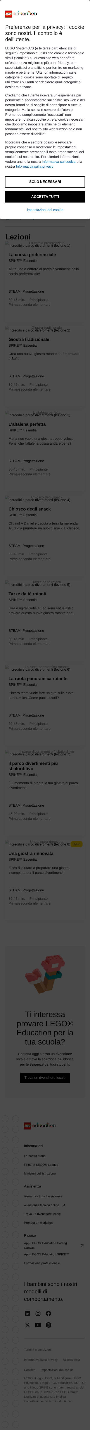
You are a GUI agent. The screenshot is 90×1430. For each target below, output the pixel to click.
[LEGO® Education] (21, 14)
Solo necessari (45, 182)
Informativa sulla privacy (35, 166)
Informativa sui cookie (59, 162)
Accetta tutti (45, 197)
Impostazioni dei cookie (45, 210)
